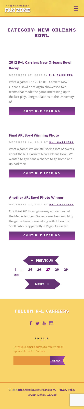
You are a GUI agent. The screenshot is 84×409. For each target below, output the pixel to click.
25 (30, 269)
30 (16, 275)
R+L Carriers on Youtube (44, 323)
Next (42, 284)
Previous (42, 260)
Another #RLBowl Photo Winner (36, 197)
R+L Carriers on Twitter (37, 323)
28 (57, 269)
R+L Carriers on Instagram (51, 323)
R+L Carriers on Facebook (30, 323)
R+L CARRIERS (61, 75)
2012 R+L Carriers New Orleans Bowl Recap (40, 65)
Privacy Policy (67, 390)
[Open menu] (76, 8)
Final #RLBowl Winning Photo (34, 135)
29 (66, 269)
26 (39, 269)
